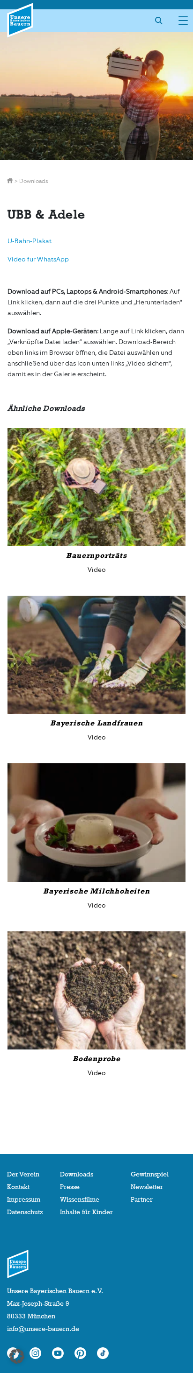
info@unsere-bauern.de (43, 1328)
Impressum (23, 1199)
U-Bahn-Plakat (29, 241)
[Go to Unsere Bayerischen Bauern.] (10, 181)
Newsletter (147, 1186)
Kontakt (18, 1186)
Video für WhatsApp (38, 259)
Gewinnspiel (150, 1174)
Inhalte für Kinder (86, 1212)
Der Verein (23, 1174)
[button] (17, 1356)
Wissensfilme (79, 1199)
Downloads (76, 1174)
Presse (70, 1186)
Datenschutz (25, 1212)
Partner (142, 1199)
